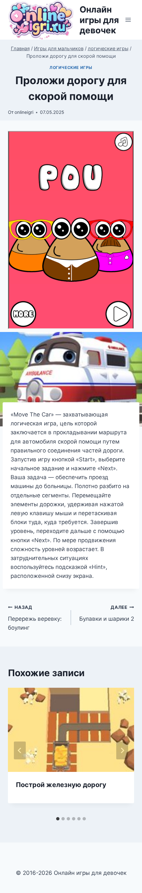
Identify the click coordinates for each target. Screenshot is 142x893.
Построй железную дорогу (61, 785)
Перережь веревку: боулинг (35, 618)
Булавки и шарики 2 (106, 613)
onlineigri (24, 112)
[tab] (57, 818)
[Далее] (122, 750)
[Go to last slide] (20, 750)
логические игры (71, 67)
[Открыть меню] (128, 20)
